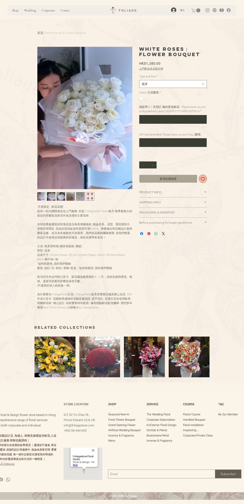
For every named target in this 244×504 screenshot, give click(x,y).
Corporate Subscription (161, 420)
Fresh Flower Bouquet (121, 420)
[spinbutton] (148, 165)
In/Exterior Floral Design (161, 425)
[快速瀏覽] (55, 357)
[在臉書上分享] (141, 233)
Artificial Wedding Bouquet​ (124, 430)
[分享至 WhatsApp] (156, 233)
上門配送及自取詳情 (151, 68)
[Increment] (153, 165)
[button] (196, 10)
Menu (111, 441)
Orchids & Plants (157, 430)
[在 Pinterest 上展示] (149, 233)
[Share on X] (163, 233)
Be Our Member (228, 414)
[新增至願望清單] (203, 179)
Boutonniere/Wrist (158, 435)
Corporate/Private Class (198, 435)
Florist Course (191, 414)
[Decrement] (142, 165)
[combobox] (173, 84)
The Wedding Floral (158, 414)
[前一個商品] (31, 356)
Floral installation (193, 425)
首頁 (40, 32)
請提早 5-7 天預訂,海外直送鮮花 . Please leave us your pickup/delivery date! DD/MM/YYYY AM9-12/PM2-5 (172, 109)
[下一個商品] (213, 356)
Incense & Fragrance (121, 435)
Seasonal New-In (118, 414)
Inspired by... (191, 430)
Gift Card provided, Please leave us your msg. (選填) (170, 134)
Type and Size (148, 76)
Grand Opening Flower (122, 425)
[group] (122, 357)
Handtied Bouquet (194, 420)
